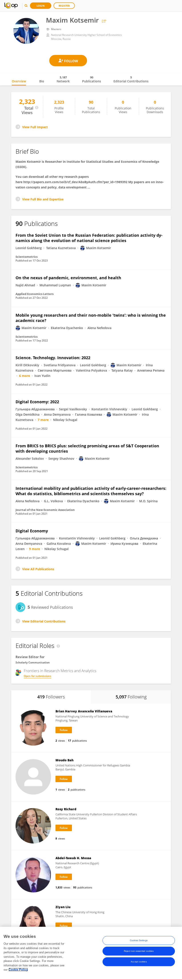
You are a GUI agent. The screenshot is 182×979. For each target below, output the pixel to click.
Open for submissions (37, 676)
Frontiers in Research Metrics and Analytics (60, 671)
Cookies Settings (139, 940)
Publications (91, 79)
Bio (41, 81)
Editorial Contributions (130, 79)
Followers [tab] (51, 697)
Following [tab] (131, 697)
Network (63, 79)
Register (64, 5)
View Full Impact (35, 127)
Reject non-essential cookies (139, 951)
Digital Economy (32, 530)
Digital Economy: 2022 (37, 401)
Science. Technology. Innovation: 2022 (53, 357)
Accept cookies (138, 961)
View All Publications (38, 569)
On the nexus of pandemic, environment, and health (68, 277)
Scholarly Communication (33, 662)
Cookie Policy (18, 969)
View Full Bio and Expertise (42, 199)
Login (41, 5)
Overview (19, 81)
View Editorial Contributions (43, 621)
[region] (91, 953)
